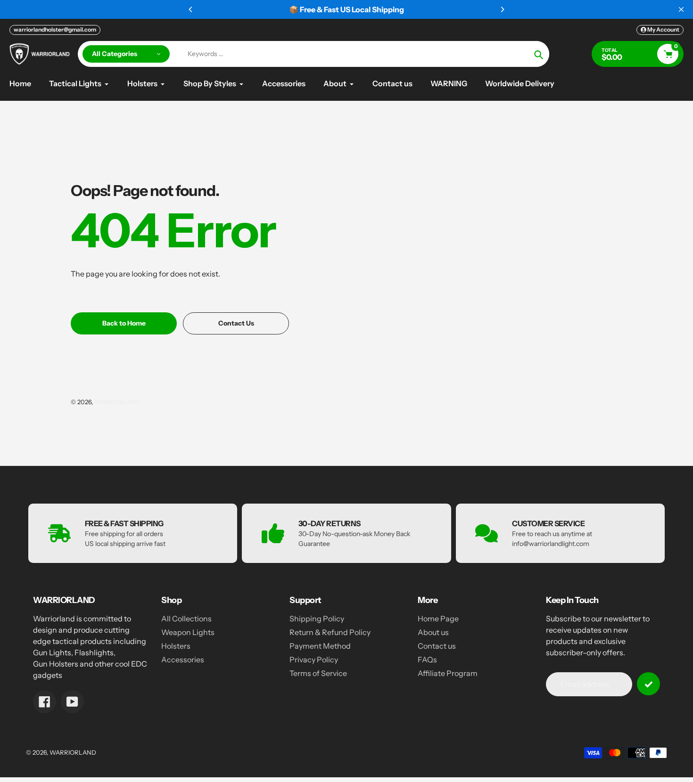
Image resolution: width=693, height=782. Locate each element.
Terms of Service (318, 673)
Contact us (437, 646)
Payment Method (320, 646)
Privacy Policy (313, 659)
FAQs (427, 659)
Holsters (175, 646)
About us (433, 632)
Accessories (182, 659)
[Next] (502, 9)
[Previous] (191, 9)
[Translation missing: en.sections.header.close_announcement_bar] (681, 9)
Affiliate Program (448, 673)
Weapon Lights (187, 632)
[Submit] (648, 683)
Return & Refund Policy (330, 632)
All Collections (186, 618)
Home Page (438, 618)
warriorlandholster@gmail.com (55, 29)
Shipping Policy (316, 618)
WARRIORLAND (117, 402)
